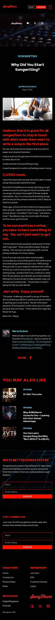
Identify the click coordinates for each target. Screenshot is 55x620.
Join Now (34, 573)
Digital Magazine (11, 601)
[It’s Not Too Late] (9, 394)
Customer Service (38, 581)
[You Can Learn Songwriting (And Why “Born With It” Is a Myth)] (9, 433)
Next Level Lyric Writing (23, 341)
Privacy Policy (9, 581)
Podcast (7, 605)
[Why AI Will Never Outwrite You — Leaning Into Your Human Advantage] (9, 412)
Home (6, 573)
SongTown (28, 338)
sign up (27, 496)
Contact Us (8, 577)
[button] (50, 7)
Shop (5, 586)
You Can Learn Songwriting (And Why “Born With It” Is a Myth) (36, 436)
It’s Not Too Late (32, 394)
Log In (33, 586)
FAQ (32, 577)
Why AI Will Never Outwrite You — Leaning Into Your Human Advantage (36, 417)
